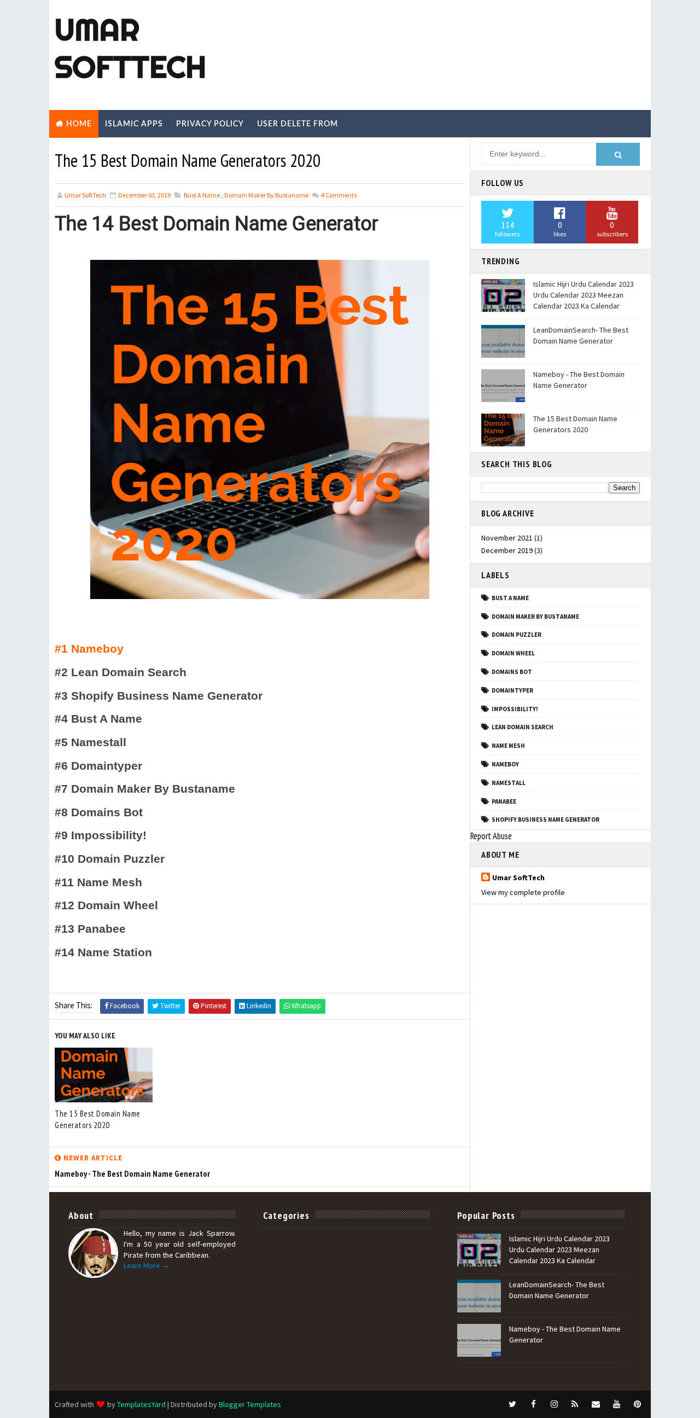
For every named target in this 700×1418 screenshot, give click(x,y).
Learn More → (147, 1265)
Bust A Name (202, 195)
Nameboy (505, 764)
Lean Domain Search (522, 727)
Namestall (509, 783)
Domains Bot (512, 672)
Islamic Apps (134, 124)
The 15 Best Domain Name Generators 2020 (98, 1119)
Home (79, 124)
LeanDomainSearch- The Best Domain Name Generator (580, 335)
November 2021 (507, 538)
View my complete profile (523, 892)
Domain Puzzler (516, 634)
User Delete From (297, 124)
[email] (595, 1404)
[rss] (575, 1404)
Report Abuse (491, 836)
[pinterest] (637, 1404)
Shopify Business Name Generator (545, 819)
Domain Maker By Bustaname (266, 195)
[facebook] (533, 1404)
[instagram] (554, 1404)
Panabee (504, 801)
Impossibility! (515, 709)
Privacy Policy (210, 124)
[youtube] (616, 1404)
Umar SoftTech (130, 48)
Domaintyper (512, 690)
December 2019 (507, 550)
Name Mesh (508, 745)
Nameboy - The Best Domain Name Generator (579, 379)
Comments (338, 195)
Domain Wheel (513, 653)
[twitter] (512, 1404)
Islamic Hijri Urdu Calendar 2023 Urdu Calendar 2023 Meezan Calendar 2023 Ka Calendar (583, 294)
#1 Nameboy (89, 648)
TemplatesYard (141, 1404)
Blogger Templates (250, 1404)
